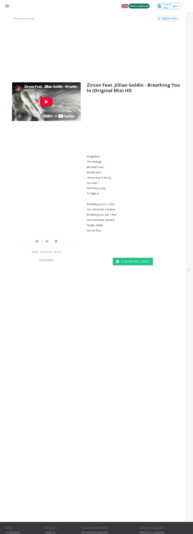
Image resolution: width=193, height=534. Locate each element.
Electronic (46, 252)
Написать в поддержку (151, 532)
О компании (13, 532)
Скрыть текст (170, 18)
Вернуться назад (24, 18)
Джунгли (50, 532)
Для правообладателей (94, 532)
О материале (46, 260)
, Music (56, 252)
